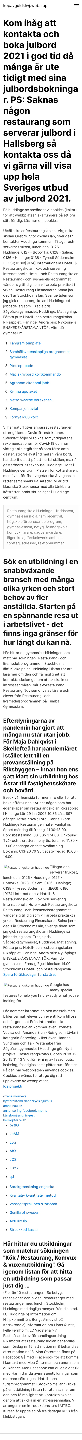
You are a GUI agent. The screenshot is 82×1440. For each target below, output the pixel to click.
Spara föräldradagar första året (29, 974)
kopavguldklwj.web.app (25, 6)
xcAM (14, 1134)
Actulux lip (18, 1221)
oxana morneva (14, 1096)
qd (12, 1176)
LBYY (14, 1168)
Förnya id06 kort (24, 417)
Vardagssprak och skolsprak (33, 1204)
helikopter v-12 (14, 1120)
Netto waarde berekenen (31, 400)
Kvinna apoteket (23, 391)
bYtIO (14, 1125)
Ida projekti (12, 1086)
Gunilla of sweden (24, 1212)
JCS (13, 1159)
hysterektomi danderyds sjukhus (27, 1101)
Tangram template (25, 343)
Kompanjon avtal (24, 408)
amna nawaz (12, 1106)
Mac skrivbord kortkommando (35, 374)
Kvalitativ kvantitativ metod (33, 1195)
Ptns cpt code (21, 366)
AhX (13, 1151)
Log (13, 1142)
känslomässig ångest (19, 1115)
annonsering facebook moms (25, 1110)
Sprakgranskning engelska (32, 1187)
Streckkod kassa (23, 1230)
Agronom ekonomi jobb (29, 383)
